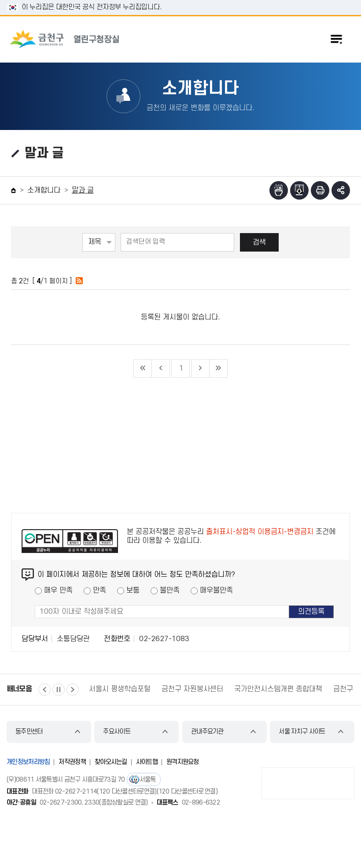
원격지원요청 (182, 762)
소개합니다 (43, 190)
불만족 (170, 590)
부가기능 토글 (341, 190)
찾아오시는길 (111, 762)
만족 (99, 590)
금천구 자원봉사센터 (130, 689)
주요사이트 (116, 731)
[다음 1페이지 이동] (201, 368)
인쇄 (320, 190)
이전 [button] (44, 689)
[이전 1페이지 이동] (161, 368)
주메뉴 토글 (336, 39)
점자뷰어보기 (278, 190)
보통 (133, 590)
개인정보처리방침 (28, 762)
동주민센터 (29, 731)
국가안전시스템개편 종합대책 (216, 689)
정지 (58, 689)
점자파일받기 (299, 190)
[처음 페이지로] (143, 368)
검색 (259, 242)
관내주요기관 (207, 731)
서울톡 (148, 779)
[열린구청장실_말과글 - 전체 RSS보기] (79, 281)
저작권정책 (72, 762)
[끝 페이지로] (219, 368)
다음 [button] (72, 689)
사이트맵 (147, 762)
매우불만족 (216, 590)
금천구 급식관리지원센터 (308, 689)
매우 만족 (58, 590)
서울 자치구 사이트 (302, 731)
